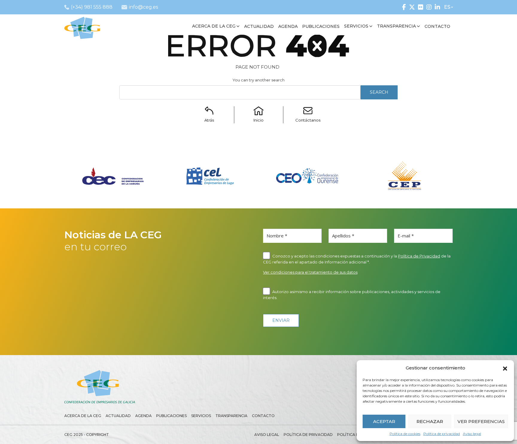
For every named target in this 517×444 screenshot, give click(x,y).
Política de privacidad (441, 433)
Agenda (143, 415)
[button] (505, 368)
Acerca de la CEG (82, 415)
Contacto (263, 415)
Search (379, 92)
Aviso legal (472, 433)
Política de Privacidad (419, 256)
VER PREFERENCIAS (481, 421)
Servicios (201, 415)
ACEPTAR (384, 421)
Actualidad (118, 415)
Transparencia (231, 415)
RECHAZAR (429, 421)
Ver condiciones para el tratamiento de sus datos (310, 272)
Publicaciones (171, 415)
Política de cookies (405, 433)
